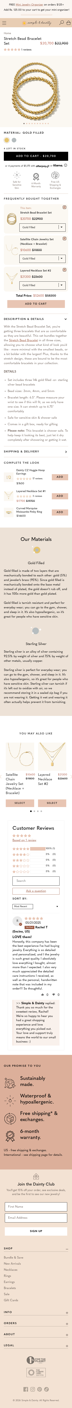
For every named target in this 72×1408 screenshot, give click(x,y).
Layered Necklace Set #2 (35, 270)
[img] (34, 918)
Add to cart (36, 156)
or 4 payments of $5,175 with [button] (29, 166)
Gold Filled (7, 141)
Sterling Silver (14, 141)
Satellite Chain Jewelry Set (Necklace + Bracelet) (37, 242)
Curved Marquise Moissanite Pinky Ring (29, 510)
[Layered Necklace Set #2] (64, 269)
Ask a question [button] (36, 891)
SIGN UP (36, 1231)
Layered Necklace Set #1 (31, 491)
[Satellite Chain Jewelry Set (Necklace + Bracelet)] (64, 238)
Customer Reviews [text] (33, 828)
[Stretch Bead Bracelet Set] (64, 207)
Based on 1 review (24, 840)
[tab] (31, 811)
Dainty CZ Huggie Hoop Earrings (30, 472)
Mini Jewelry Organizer (29, 4)
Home (7, 33)
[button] (62, 22)
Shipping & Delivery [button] (21, 451)
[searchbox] (36, 881)
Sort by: (20, 899)
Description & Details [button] (24, 319)
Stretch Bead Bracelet (23, 340)
